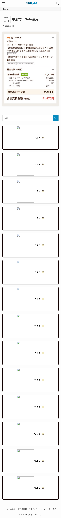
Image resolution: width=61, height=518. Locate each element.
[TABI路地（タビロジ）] (30, 3)
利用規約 (52, 509)
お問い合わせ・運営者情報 (16, 509)
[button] (57, 3)
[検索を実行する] (56, 118)
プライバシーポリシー (38, 509)
